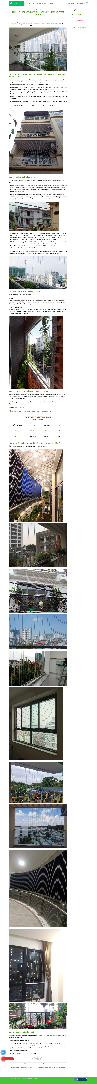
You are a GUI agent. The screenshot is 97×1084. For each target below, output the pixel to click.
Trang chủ (31, 3)
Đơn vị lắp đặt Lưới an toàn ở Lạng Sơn (21, 1067)
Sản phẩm (44, 3)
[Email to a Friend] (38, 1058)
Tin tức (56, 3)
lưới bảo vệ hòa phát (20, 407)
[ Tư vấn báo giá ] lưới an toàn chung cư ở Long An (51, 1067)
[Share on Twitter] (35, 1058)
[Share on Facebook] (32, 1058)
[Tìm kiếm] (26, 3)
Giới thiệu (38, 3)
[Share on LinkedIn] (43, 1058)
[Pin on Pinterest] (41, 1058)
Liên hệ (51, 3)
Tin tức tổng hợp (38, 9)
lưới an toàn (49, 1063)
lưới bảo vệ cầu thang (49, 1035)
